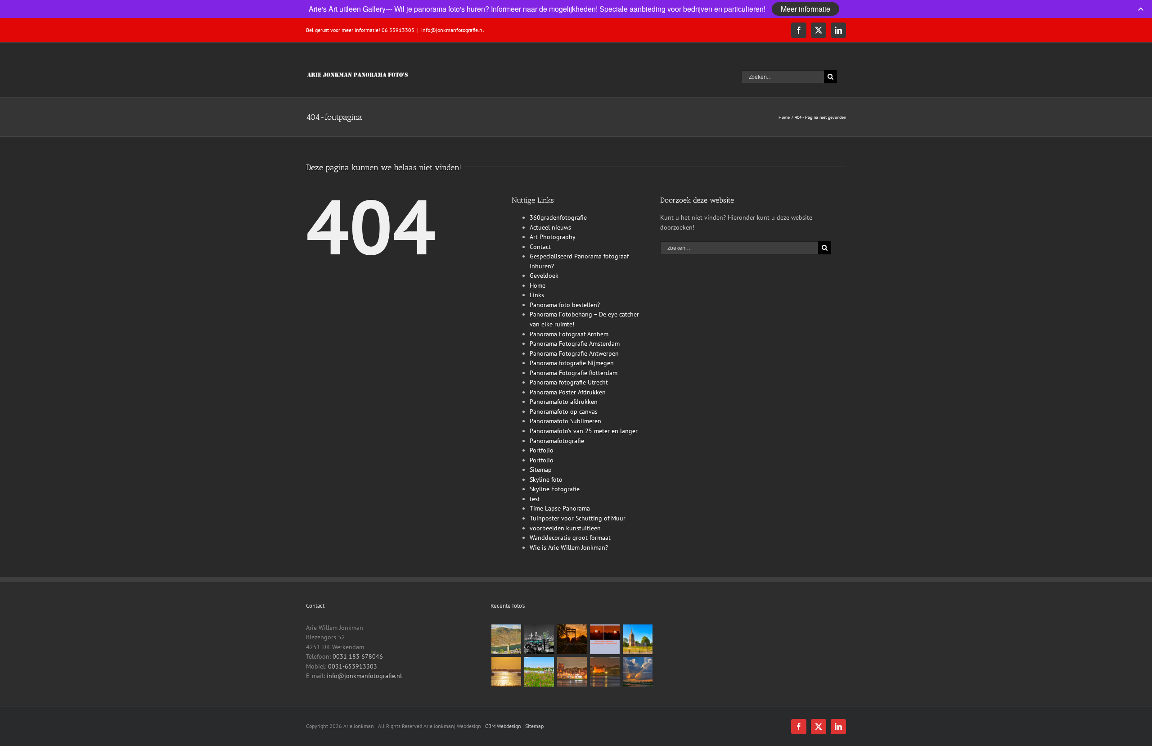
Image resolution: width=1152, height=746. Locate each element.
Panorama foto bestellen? (565, 305)
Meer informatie (805, 9)
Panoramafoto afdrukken (564, 402)
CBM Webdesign (503, 726)
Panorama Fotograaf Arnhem (569, 334)
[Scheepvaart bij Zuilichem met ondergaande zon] (506, 672)
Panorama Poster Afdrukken (568, 392)
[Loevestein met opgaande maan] (604, 672)
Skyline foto (546, 479)
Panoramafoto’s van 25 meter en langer (584, 431)
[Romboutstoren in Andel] (637, 639)
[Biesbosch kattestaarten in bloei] (538, 672)
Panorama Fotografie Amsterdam (575, 343)
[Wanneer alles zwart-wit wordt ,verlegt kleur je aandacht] (538, 639)
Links (537, 295)
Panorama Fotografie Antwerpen (574, 353)
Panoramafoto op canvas (564, 411)
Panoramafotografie (557, 441)
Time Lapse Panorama (560, 508)
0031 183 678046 (358, 656)
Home (537, 285)
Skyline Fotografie (555, 489)
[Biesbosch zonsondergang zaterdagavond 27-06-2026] (637, 672)
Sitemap (541, 470)
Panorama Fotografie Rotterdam (573, 373)
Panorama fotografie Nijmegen (572, 363)
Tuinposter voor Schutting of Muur (578, 518)
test (535, 499)
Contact (540, 247)
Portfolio (542, 450)
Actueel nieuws (550, 227)
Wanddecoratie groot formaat (570, 538)
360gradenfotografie (558, 217)
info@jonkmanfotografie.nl (452, 30)
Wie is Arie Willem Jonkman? (569, 547)
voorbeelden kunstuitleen (565, 528)
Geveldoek (544, 275)
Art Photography (553, 237)
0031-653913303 (352, 666)
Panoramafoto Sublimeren (565, 421)
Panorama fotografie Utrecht (569, 382)
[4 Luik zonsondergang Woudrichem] (604, 639)
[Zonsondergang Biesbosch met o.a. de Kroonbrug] (571, 639)
